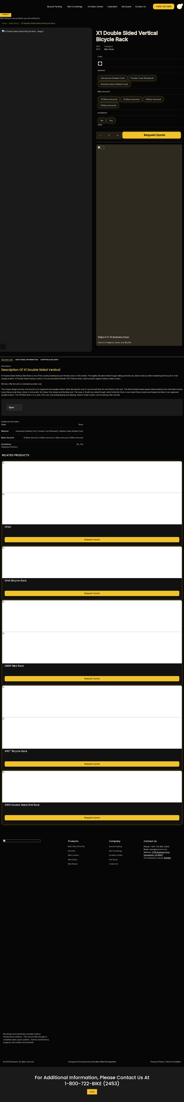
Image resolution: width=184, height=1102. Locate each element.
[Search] (149, 6)
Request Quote (154, 135)
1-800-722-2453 (163, 6)
